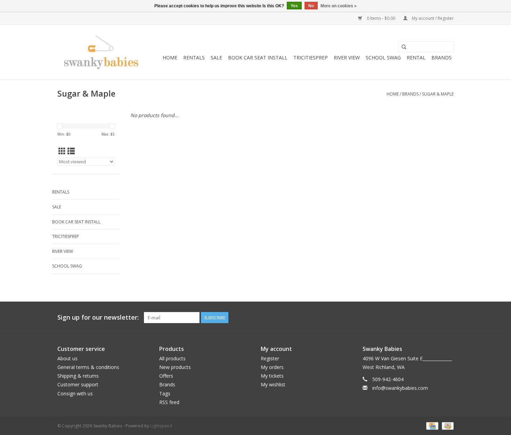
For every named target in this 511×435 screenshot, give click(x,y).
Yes (294, 5)
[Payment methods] (431, 425)
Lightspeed (161, 426)
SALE (216, 57)
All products (172, 358)
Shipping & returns (78, 375)
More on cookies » (339, 5)
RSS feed (169, 402)
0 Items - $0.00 (381, 18)
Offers (166, 375)
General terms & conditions (88, 367)
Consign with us (75, 393)
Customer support (77, 384)
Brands (441, 57)
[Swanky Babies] (100, 52)
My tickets (272, 375)
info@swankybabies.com (400, 388)
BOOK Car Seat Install (257, 57)
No (311, 5)
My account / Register (432, 18)
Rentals (194, 57)
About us (67, 358)
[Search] (404, 47)
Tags (164, 393)
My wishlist (273, 384)
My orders (272, 367)
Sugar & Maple (438, 94)
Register (270, 358)
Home (170, 57)
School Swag (383, 57)
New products (175, 367)
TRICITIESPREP (310, 57)
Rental (416, 57)
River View (347, 57)
